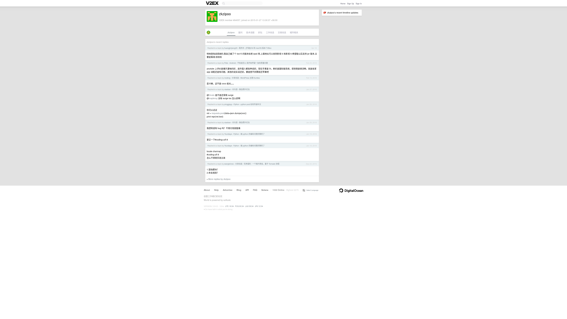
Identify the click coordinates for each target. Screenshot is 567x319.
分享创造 (235, 78)
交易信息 (282, 32)
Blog (239, 189)
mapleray (213, 98)
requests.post (218, 113)
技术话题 (250, 32)
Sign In (359, 3)
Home (342, 3)
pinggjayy (228, 104)
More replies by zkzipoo (219, 179)
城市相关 (294, 32)
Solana (264, 189)
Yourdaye (228, 134)
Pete (226, 63)
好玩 (260, 32)
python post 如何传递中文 (251, 104)
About (207, 189)
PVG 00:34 (239, 206)
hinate (212, 94)
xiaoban (227, 89)
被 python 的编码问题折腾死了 (253, 134)
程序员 (241, 48)
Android (232, 63)
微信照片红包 (244, 89)
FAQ (255, 189)
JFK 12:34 (259, 206)
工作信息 (270, 32)
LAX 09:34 (249, 206)
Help (216, 189)
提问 (240, 32)
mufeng (227, 78)
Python (236, 104)
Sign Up (350, 3)
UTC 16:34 (229, 206)
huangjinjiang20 (230, 48)
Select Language (311, 190)
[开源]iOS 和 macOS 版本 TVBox (258, 48)
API (247, 189)
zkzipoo (231, 32)
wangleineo (229, 163)
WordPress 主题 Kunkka (250, 78)
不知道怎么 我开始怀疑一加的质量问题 (252, 63)
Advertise (227, 189)
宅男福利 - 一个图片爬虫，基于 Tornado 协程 (261, 163)
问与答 (235, 89)
